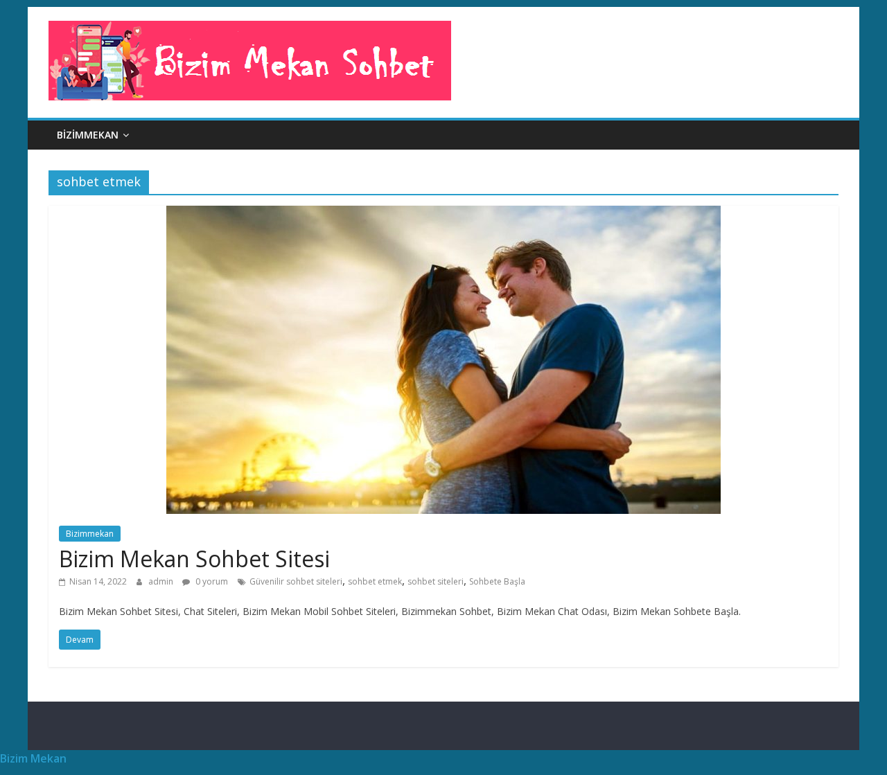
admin (161, 581)
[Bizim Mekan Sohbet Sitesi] (443, 214)
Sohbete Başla (497, 581)
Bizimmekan (87, 134)
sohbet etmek (375, 581)
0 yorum (210, 581)
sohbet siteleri (435, 581)
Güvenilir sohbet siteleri (295, 581)
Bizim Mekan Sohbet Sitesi (194, 558)
